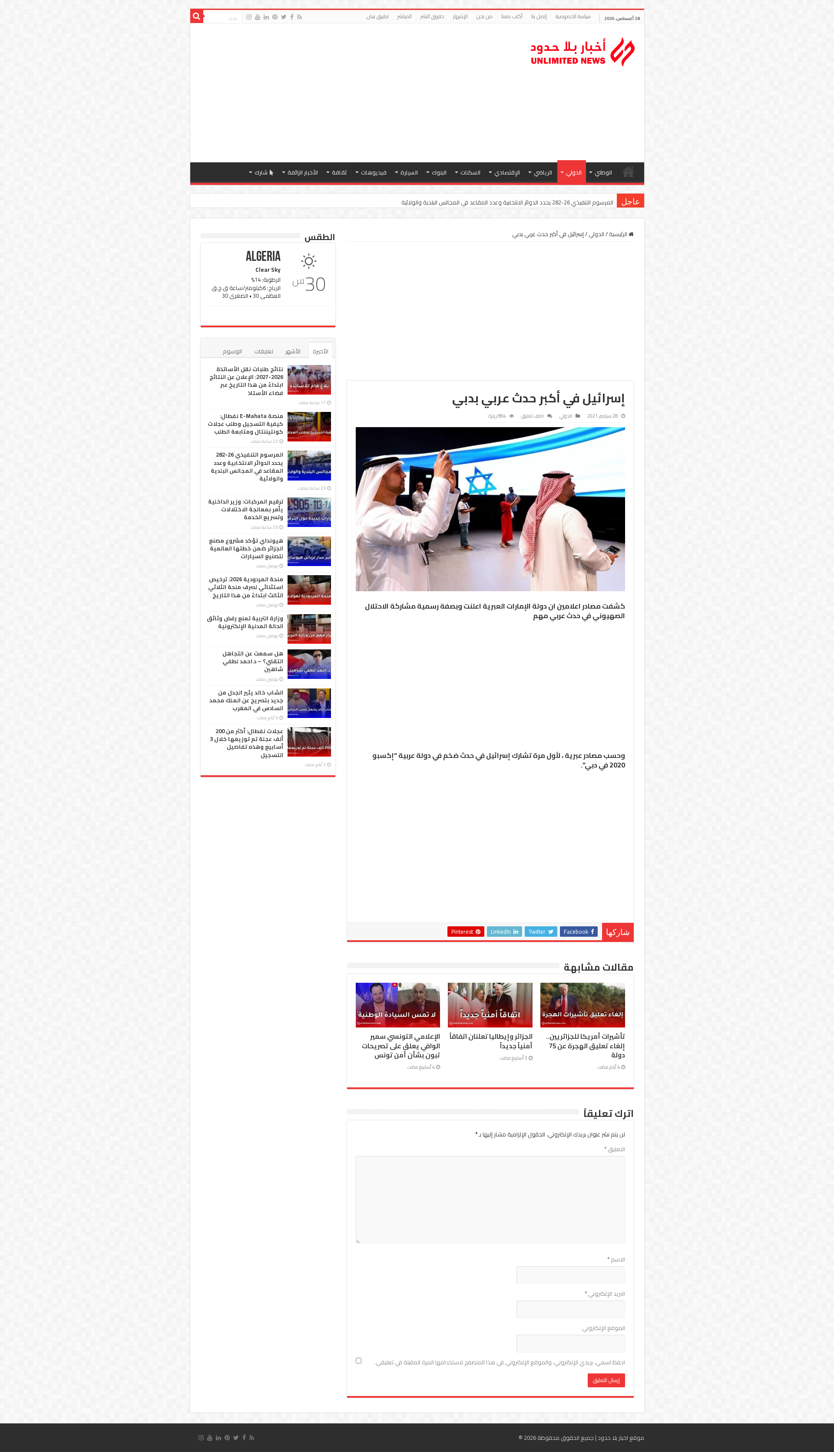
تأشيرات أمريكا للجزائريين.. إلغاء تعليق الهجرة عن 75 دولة (585, 1045)
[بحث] (196, 16)
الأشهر (293, 351)
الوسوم (232, 351)
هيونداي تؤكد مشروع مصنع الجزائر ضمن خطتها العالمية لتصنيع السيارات (246, 548)
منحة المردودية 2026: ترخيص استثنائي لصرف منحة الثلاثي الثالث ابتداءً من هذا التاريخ (245, 587)
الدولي (574, 172)
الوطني (603, 172)
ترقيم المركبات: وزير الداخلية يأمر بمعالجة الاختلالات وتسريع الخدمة (245, 509)
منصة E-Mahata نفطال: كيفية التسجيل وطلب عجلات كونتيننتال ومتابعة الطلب (245, 424)
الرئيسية (628, 171)
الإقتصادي (507, 172)
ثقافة (339, 172)
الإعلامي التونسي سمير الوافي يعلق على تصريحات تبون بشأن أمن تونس (401, 1045)
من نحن (485, 16)
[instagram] (248, 17)
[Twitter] (284, 17)
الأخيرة (320, 351)
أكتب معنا (512, 16)
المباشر (404, 16)
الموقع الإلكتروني (603, 1328)
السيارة (409, 172)
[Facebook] (292, 17)
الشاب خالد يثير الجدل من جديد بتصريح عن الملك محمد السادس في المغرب (246, 700)
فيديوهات (374, 172)
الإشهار (460, 16)
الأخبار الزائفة (303, 172)
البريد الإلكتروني (605, 1293)
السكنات (470, 172)
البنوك (439, 172)
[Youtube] (257, 17)
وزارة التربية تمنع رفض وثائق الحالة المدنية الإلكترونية (245, 622)
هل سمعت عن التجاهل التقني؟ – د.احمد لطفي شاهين (252, 661)
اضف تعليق (532, 416)
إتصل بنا (539, 16)
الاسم (616, 1259)
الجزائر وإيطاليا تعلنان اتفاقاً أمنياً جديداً (491, 1041)
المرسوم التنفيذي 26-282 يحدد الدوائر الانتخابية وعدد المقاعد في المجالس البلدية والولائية (507, 202)
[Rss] (299, 17)
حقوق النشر (432, 16)
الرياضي (543, 172)
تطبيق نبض (378, 16)
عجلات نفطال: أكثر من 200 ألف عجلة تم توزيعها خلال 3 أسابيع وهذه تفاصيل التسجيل (246, 743)
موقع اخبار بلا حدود (621, 1437)
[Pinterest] (274, 17)
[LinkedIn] (266, 17)
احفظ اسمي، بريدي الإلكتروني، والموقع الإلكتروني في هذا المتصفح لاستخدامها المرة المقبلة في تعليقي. (499, 1362)
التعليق (614, 1149)
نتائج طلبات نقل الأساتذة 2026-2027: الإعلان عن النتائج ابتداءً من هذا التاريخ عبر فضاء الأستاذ (246, 381)
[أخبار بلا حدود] (583, 49)
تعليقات (263, 351)
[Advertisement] (355, 93)
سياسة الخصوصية (573, 16)
